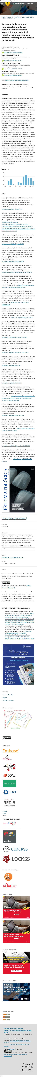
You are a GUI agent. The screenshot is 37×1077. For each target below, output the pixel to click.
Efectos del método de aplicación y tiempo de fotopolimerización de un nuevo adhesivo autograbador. (18, 634)
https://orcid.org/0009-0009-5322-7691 (13, 60)
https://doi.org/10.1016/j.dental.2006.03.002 (15, 352)
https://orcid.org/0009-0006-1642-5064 (13, 52)
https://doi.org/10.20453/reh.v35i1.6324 (17, 80)
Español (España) (8, 695)
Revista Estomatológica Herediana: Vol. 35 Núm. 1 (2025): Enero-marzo (19, 623)
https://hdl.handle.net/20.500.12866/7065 (14, 337)
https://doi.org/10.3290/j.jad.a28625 (22, 318)
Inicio (3, 17)
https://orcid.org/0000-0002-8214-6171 (13, 75)
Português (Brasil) (8, 700)
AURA (4, 813)
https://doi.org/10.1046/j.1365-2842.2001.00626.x (17, 272)
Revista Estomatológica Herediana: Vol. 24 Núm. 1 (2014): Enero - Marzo (19, 637)
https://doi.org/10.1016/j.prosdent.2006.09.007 (16, 446)
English (5, 697)
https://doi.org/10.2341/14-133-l (11, 383)
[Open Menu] (2, 3)
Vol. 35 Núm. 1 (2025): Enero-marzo (23, 17)
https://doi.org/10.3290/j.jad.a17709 (13, 244)
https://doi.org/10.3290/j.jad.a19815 (13, 261)
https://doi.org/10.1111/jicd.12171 (12, 209)
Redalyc (5, 811)
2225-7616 (11, 1049)
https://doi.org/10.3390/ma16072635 (13, 415)
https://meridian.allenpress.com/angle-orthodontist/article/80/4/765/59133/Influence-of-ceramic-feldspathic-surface (18, 398)
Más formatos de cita (8, 549)
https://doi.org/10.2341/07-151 (11, 365)
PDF (5, 518)
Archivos (9, 17)
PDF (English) (21, 518)
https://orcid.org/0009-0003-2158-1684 (13, 68)
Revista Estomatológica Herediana (23, 3)
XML (12, 518)
